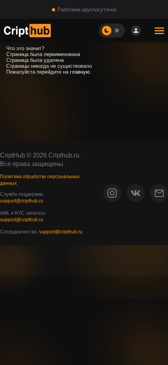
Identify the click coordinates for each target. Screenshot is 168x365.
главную (80, 72)
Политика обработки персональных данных (40, 180)
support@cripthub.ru (21, 201)
